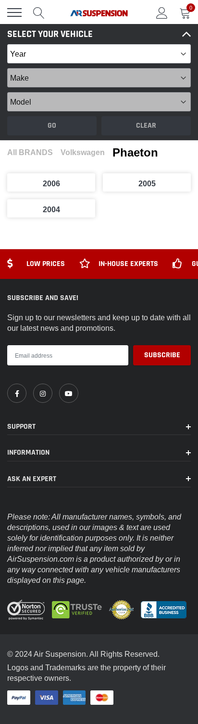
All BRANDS (30, 152)
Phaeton (135, 152)
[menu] (14, 12)
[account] (162, 12)
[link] (16, 393)
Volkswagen (83, 152)
